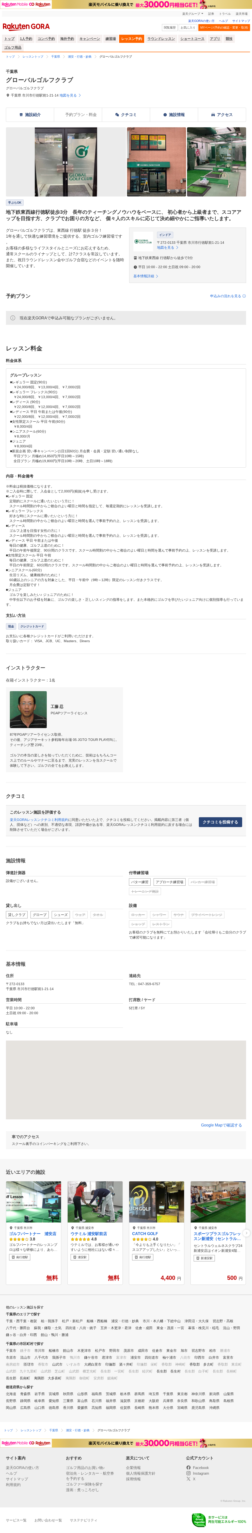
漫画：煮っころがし (82, 1490)
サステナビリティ (83, 1520)
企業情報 (133, 1468)
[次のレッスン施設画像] (246, 1233)
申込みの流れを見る (225, 296)
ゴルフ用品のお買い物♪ (85, 1468)
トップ (9, 39)
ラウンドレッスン (161, 39)
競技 (229, 39)
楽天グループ (191, 14)
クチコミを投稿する (220, 822)
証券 (211, 14)
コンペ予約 (46, 39)
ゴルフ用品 (12, 47)
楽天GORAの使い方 (201, 21)
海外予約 (67, 39)
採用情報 (133, 1479)
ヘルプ (223, 21)
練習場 (111, 39)
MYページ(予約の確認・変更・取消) (224, 27)
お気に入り (188, 27)
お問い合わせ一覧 (48, 1520)
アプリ (215, 39)
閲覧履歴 (170, 27)
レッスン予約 (131, 39)
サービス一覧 (16, 1520)
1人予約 (26, 39)
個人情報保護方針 (141, 1473)
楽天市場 (242, 14)
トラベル (225, 14)
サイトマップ (241, 21)
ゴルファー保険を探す (84, 1484)
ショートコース (192, 39)
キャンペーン (89, 39)
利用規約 (13, 1485)
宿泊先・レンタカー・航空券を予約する (90, 1476)
